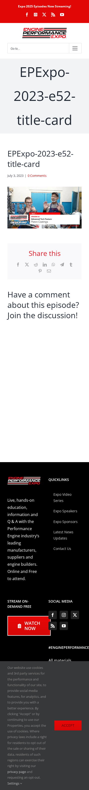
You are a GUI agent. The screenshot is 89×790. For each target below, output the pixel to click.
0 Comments (37, 175)
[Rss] (52, 626)
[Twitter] (75, 615)
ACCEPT (68, 725)
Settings (13, 783)
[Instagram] (64, 615)
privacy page (16, 771)
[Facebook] (52, 615)
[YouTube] (64, 626)
